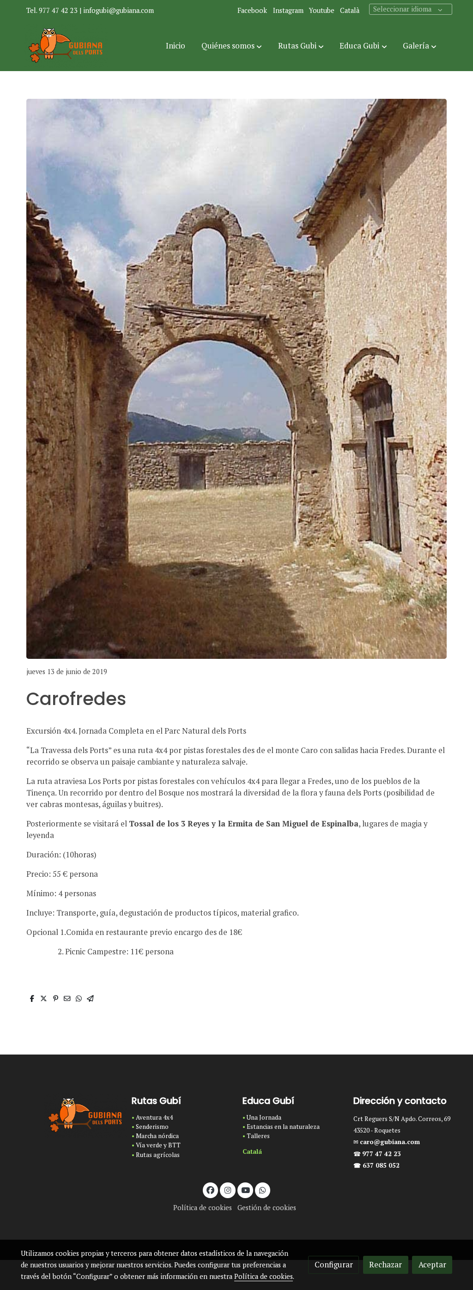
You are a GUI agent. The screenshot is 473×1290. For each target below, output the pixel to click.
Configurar (334, 1265)
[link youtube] (245, 1190)
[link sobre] (70, 1116)
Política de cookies (202, 1207)
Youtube (321, 10)
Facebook (252, 10)
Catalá (252, 1151)
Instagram (288, 10)
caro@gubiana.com (390, 1142)
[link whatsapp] (262, 1190)
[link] (66, 46)
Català (349, 10)
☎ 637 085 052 (376, 1165)
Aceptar (432, 1265)
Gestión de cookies (266, 1207)
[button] (232, 46)
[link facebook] (210, 1190)
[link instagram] (227, 1190)
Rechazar (385, 1265)
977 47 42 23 (382, 1154)
